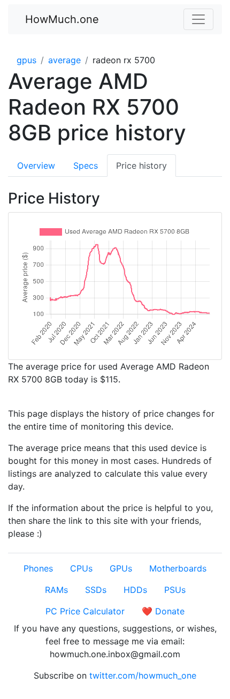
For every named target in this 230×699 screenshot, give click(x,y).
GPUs (121, 568)
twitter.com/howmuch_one (142, 675)
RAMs (56, 589)
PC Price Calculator (85, 611)
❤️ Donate (163, 611)
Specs (85, 165)
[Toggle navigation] (198, 19)
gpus (26, 60)
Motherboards (177, 568)
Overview (36, 165)
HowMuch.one (62, 19)
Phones (38, 568)
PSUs (175, 589)
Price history (141, 165)
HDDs (135, 589)
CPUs (81, 568)
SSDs (95, 589)
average (64, 60)
